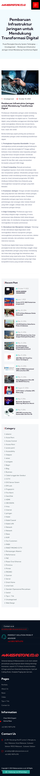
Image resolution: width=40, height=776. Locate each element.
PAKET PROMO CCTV (14, 548)
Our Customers (11, 541)
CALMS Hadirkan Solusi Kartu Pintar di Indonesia (25, 325)
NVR (7, 537)
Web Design (10, 603)
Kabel (8, 517)
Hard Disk (9, 496)
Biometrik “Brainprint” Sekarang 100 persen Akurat (25, 402)
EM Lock (9, 486)
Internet (9, 510)
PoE (7, 558)
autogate (9, 462)
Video (3, 697)
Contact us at (14, 627)
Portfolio (4, 685)
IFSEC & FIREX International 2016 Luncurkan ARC (25, 369)
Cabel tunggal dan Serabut (16, 475)
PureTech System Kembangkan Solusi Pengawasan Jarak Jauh (23, 347)
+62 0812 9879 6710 (15, 641)
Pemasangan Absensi (13, 551)
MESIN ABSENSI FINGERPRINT (21, 292)
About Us (4, 689)
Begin (8, 465)
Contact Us (5, 705)
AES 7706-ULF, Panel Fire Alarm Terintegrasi (24, 359)
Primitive (9, 565)
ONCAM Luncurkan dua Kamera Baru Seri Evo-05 (24, 413)
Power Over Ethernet (13, 562)
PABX (8, 544)
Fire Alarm (9, 493)
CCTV (8, 479)
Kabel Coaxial (11, 520)
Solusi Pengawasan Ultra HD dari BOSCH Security (25, 380)
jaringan (9, 513)
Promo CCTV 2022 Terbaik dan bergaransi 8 (26, 303)
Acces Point (10, 437)
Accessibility (10, 451)
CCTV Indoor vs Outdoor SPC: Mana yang (25, 391)
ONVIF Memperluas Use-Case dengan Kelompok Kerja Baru (25, 336)
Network (9, 527)
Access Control (11, 441)
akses (8, 458)
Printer (8, 568)
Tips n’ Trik (5, 701)
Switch (8, 593)
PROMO (9, 572)
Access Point (10, 444)
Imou (8, 506)
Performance (10, 555)
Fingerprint (10, 489)
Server (8, 579)
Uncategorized (8, 99)
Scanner (9, 575)
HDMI (8, 499)
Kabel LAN (10, 524)
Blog (7, 468)
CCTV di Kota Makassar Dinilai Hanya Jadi (26, 314)
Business (9, 472)
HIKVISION (10, 503)
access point (10, 448)
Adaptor (9, 455)
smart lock (9, 586)
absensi (8, 434)
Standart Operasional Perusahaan (18, 589)
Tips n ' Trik (10, 596)
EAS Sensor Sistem (12, 482)
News (8, 534)
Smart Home (10, 582)
